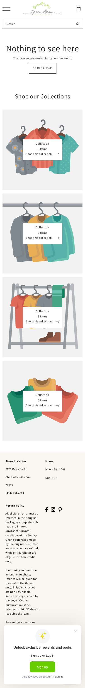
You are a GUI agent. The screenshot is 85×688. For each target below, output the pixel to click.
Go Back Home (43, 68)
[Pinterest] (60, 509)
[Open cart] (79, 8)
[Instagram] (53, 509)
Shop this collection (39, 154)
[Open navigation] (7, 9)
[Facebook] (46, 509)
